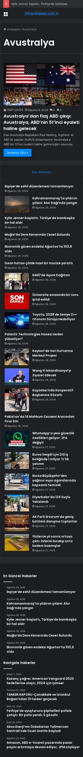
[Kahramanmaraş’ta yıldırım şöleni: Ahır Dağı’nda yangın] (17, 204)
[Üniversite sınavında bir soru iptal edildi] (17, 301)
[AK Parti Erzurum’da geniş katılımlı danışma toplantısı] (17, 522)
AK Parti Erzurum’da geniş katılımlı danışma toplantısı (54, 519)
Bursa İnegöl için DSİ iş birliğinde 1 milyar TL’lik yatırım (50, 459)
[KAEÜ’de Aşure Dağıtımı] (17, 281)
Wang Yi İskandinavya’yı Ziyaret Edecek (51, 372)
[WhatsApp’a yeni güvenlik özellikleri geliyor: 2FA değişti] (17, 439)
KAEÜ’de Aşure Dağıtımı (51, 275)
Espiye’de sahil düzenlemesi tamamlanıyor (39, 186)
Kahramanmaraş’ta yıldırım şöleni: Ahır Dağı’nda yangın (54, 200)
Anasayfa (13, 29)
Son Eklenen (41, 172)
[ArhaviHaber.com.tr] (41, 13)
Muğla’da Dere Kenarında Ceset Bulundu (37, 234)
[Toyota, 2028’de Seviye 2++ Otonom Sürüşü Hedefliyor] (17, 320)
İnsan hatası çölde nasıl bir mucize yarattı (39, 263)
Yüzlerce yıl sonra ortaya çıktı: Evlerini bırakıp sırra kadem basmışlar (52, 541)
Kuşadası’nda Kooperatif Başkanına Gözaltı (52, 392)
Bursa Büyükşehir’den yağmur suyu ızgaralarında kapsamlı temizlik (54, 480)
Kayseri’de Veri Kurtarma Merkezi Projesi (52, 353)
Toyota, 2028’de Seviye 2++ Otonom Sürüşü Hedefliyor (54, 316)
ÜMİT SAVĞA (15, 110)
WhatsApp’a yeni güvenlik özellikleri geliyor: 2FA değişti (53, 438)
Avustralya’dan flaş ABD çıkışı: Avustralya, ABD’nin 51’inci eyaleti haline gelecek (41, 122)
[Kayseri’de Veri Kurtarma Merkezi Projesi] (17, 357)
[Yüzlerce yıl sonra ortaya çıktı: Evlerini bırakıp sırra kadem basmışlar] (17, 542)
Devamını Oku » (17, 152)
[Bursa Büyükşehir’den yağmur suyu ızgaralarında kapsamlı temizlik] (17, 482)
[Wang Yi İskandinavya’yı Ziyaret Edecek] (17, 376)
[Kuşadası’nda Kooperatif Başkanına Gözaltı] (17, 399)
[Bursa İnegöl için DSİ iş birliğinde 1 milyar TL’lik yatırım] (17, 460)
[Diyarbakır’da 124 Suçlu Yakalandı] (17, 503)
